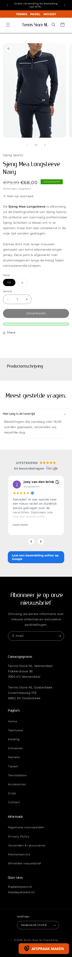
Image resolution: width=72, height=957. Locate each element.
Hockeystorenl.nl (21, 892)
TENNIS (21, 14)
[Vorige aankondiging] (7, 5)
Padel (35, 14)
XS (11, 283)
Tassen (13, 766)
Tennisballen (17, 775)
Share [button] (11, 332)
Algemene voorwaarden (26, 827)
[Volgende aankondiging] (64, 5)
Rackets (14, 757)
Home (12, 721)
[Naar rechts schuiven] (44, 145)
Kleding (14, 739)
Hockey (49, 14)
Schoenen (15, 748)
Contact (14, 802)
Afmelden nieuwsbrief (24, 863)
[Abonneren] (59, 636)
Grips (12, 793)
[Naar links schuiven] (27, 145)
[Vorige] (31, 541)
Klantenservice (19, 854)
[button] (8, 24)
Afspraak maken (48, 948)
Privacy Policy (18, 836)
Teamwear (15, 730)
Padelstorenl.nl (20, 887)
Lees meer (20, 525)
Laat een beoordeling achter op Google (35, 557)
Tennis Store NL (33, 940)
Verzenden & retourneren (27, 845)
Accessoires (17, 784)
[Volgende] (40, 541)
